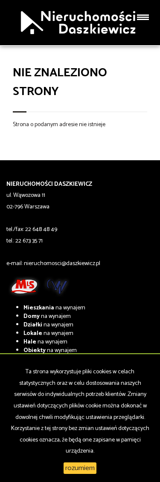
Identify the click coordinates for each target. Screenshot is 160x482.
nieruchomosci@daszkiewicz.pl (62, 263)
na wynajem (54, 308)
